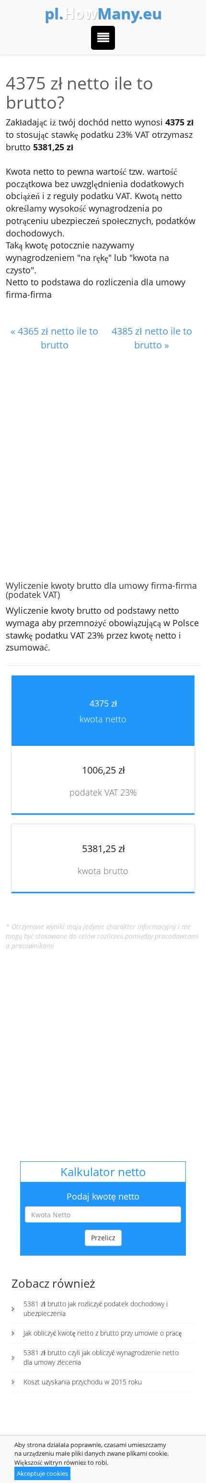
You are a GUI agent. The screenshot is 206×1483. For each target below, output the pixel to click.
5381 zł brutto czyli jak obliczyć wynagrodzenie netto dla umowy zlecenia (101, 1357)
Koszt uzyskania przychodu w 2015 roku (82, 1381)
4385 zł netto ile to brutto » (152, 338)
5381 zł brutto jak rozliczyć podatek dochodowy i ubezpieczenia (95, 1308)
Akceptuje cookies (42, 1473)
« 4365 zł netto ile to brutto (54, 338)
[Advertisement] (103, 467)
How (103, 13)
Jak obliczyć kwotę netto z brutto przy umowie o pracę (102, 1332)
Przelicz (103, 1237)
